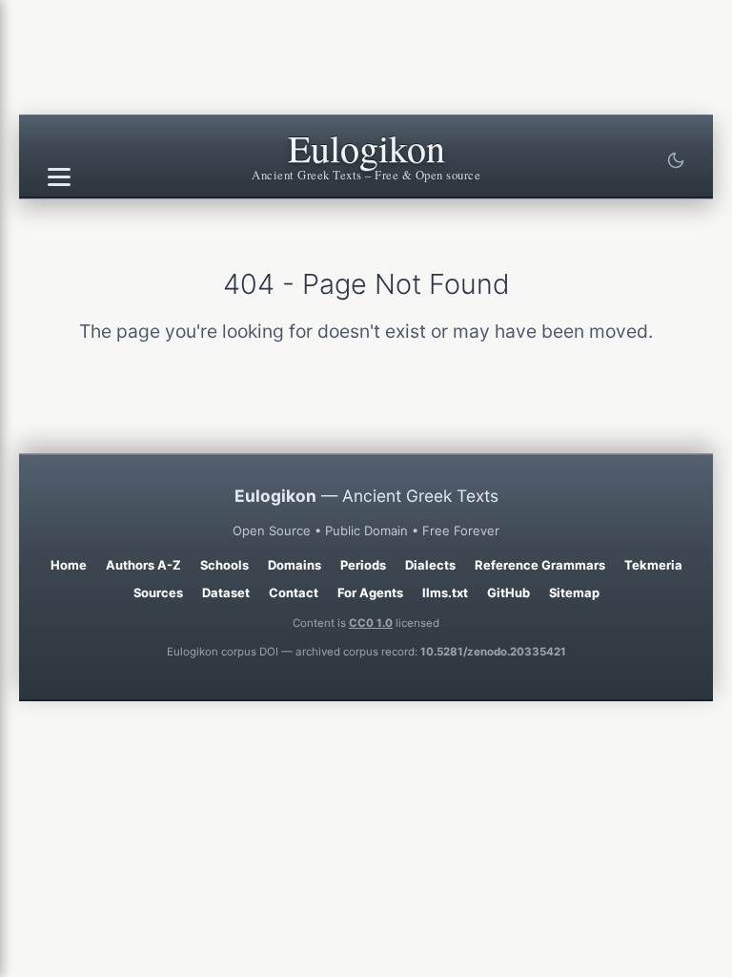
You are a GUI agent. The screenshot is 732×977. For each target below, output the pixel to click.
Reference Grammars (540, 564)
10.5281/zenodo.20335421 (493, 651)
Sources (158, 592)
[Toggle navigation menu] (59, 177)
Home (69, 564)
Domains (294, 564)
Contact (293, 592)
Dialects (430, 564)
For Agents (370, 592)
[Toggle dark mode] (676, 160)
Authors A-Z (143, 564)
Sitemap (574, 592)
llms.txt (445, 592)
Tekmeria (653, 564)
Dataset (226, 592)
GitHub (508, 592)
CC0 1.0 (371, 623)
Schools (224, 564)
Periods (363, 564)
